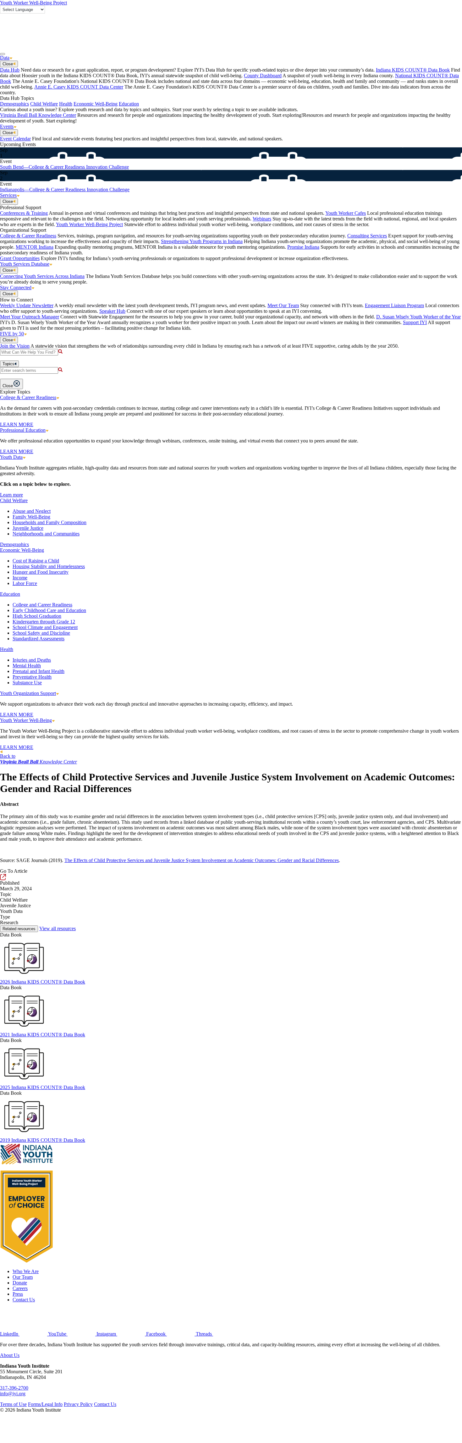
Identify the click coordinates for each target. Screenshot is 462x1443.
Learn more (11, 494)
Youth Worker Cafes (345, 213)
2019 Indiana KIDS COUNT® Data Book (42, 1140)
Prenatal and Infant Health (38, 671)
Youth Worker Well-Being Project (33, 2)
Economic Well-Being (96, 103)
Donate (20, 1282)
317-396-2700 (14, 1388)
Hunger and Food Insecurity (41, 572)
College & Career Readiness (28, 235)
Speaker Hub (112, 311)
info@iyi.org (12, 1393)
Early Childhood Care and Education (49, 610)
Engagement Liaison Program (394, 305)
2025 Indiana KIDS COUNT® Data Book (42, 1087)
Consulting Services (367, 235)
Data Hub (9, 70)
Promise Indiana (303, 247)
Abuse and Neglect (32, 511)
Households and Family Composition (49, 522)
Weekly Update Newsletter (26, 305)
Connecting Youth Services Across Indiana (42, 276)
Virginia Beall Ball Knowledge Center (38, 115)
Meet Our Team (283, 305)
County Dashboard (263, 75)
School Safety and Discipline (41, 633)
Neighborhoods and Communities (46, 533)
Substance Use (27, 682)
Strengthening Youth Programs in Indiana (202, 241)
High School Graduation (37, 616)
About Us (9, 1355)
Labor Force (25, 583)
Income (20, 577)
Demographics (14, 103)
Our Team (23, 1277)
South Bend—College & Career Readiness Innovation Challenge (64, 167)
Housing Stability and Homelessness (49, 566)
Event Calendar (15, 138)
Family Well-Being (31, 516)
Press (18, 1294)
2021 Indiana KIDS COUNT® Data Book (42, 1034)
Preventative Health (32, 677)
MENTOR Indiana (34, 247)
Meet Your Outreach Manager (29, 316)
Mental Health (27, 665)
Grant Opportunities (20, 258)
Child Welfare (44, 103)
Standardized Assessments (38, 638)
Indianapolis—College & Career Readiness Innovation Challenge (64, 189)
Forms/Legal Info (45, 1404)
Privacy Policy (78, 1404)
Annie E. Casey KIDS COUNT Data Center (78, 87)
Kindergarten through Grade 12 (44, 621)
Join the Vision (15, 346)
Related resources (19, 928)
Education (129, 103)
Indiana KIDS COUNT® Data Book (413, 70)
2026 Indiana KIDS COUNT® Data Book (42, 982)
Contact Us (24, 1299)
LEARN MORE (16, 424)
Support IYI (415, 322)
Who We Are (26, 1271)
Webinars (262, 218)
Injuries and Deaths (32, 660)
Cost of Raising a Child (36, 560)
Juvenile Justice (28, 528)
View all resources (57, 928)
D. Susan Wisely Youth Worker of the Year (418, 316)
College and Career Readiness (42, 604)
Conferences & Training (24, 213)
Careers (20, 1288)
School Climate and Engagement (45, 627)
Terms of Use (13, 1404)
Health (65, 103)
